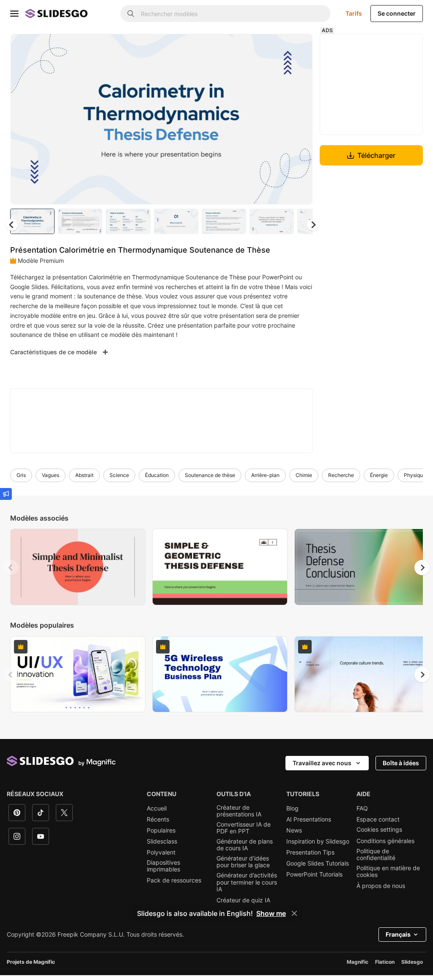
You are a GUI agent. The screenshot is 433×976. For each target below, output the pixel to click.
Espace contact (378, 819)
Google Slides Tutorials (317, 863)
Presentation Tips (310, 852)
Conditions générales (385, 841)
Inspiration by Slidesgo (317, 841)
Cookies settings (379, 829)
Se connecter (397, 13)
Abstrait (84, 475)
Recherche (341, 475)
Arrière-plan (265, 475)
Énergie (379, 475)
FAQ (362, 808)
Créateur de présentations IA (238, 811)
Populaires (161, 830)
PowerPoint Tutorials (314, 874)
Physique (415, 475)
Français (398, 934)
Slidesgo (412, 962)
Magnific (357, 962)
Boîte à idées (401, 762)
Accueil (157, 808)
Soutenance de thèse (210, 475)
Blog (292, 808)
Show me (271, 913)
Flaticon (385, 962)
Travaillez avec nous (322, 762)
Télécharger (376, 155)
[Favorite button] (276, 47)
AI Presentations (308, 819)
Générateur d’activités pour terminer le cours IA (246, 882)
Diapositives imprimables (163, 866)
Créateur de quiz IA (243, 900)
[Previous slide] (11, 567)
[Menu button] (14, 13)
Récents (158, 819)
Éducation (157, 475)
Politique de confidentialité (375, 854)
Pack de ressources (174, 880)
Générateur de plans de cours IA (244, 845)
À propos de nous (380, 885)
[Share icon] (298, 47)
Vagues (50, 475)
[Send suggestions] (6, 494)
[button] (312, 225)
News (294, 830)
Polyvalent (161, 852)
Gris (21, 475)
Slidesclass (162, 841)
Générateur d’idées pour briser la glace (243, 861)
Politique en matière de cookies (388, 871)
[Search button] (131, 13)
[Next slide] (299, 119)
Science (119, 475)
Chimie (304, 475)
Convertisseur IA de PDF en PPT (243, 828)
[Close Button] (294, 913)
